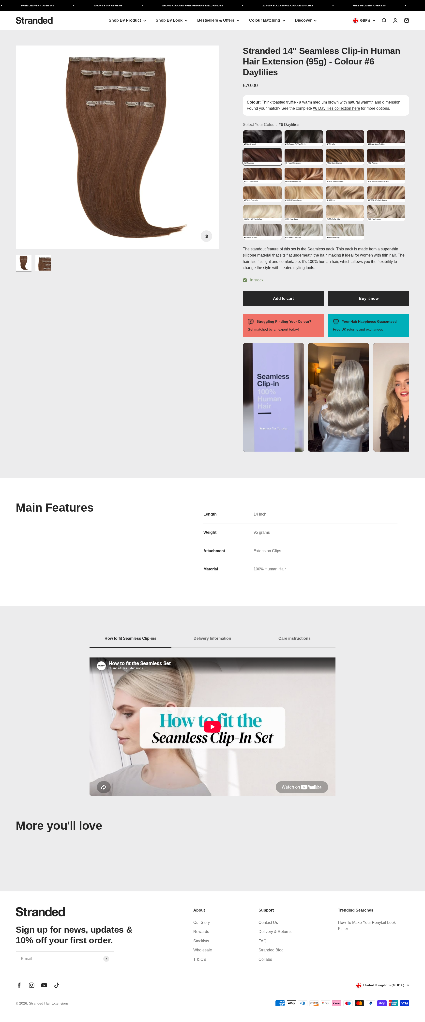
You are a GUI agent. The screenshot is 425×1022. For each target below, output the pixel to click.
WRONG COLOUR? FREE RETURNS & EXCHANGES (168, 5)
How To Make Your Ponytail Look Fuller (367, 925)
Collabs (265, 959)
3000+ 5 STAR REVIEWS (83, 5)
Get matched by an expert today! (273, 329)
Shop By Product (125, 20)
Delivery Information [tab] (212, 638)
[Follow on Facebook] (19, 985)
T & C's (199, 959)
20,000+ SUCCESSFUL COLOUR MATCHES (263, 5)
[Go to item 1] (23, 263)
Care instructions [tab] (294, 638)
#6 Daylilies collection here (336, 108)
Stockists (201, 941)
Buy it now (369, 298)
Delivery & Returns (274, 932)
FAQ (262, 941)
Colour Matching (264, 20)
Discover (303, 20)
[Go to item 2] (43, 263)
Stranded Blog (271, 950)
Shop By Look (169, 20)
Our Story (201, 922)
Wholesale (202, 950)
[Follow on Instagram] (31, 985)
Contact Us (268, 922)
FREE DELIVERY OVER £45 (344, 5)
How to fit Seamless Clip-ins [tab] (130, 638)
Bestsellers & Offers (215, 20)
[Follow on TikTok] (56, 985)
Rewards (201, 932)
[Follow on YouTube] (44, 985)
